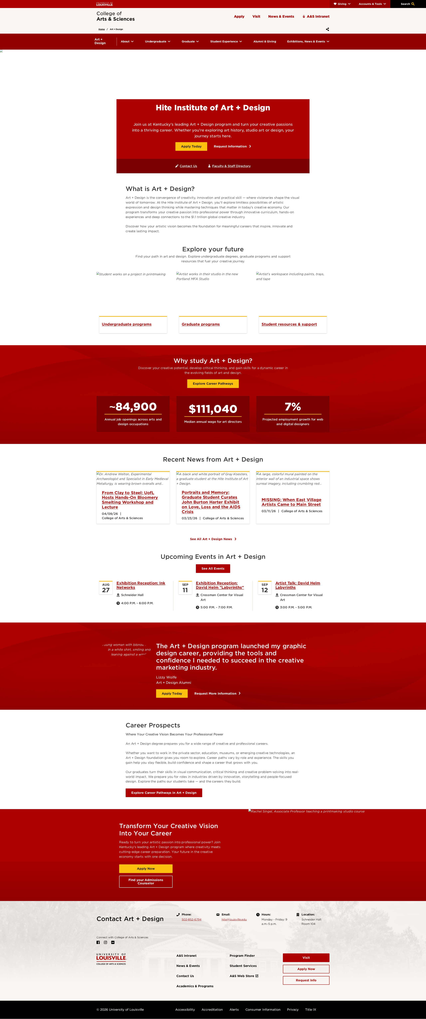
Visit (306, 957)
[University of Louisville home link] (105, 4)
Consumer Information (263, 1009)
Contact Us (188, 166)
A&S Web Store (242, 976)
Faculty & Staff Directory (231, 166)
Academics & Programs (194, 986)
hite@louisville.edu (234, 919)
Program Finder (242, 955)
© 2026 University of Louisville (120, 1009)
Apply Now (146, 868)
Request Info (306, 980)
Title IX (310, 1009)
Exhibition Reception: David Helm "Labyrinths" (220, 585)
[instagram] (105, 942)
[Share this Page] (326, 29)
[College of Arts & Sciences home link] (112, 959)
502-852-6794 (191, 919)
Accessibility (185, 1009)
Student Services (243, 966)
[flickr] (112, 942)
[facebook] (98, 942)
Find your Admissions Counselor (145, 881)
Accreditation (212, 1009)
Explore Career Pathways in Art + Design (164, 792)
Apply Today (191, 146)
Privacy (293, 1009)
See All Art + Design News (211, 539)
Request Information (231, 146)
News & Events (188, 966)
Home (102, 29)
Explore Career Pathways (213, 383)
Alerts (234, 1009)
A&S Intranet (186, 955)
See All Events (213, 568)
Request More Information (215, 693)
